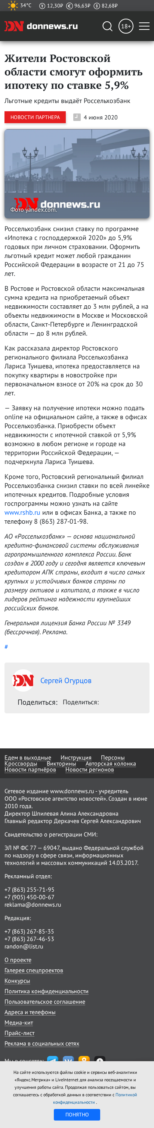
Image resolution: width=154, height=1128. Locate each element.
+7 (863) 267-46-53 (29, 938)
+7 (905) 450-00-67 (29, 897)
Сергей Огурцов (66, 680)
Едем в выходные (27, 757)
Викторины (61, 763)
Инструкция (76, 757)
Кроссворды (20, 763)
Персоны (113, 757)
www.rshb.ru (22, 512)
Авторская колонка (111, 763)
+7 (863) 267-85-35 (29, 931)
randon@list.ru (23, 946)
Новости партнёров (30, 769)
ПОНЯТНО (77, 1114)
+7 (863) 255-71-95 (29, 889)
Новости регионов (89, 769)
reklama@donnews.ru (32, 904)
